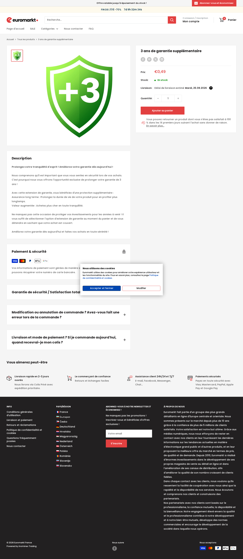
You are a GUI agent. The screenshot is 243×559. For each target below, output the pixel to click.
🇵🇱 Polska (62, 451)
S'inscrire (116, 443)
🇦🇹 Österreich (64, 446)
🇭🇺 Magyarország (66, 436)
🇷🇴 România (63, 456)
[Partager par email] (162, 59)
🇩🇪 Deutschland (65, 426)
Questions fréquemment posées (21, 439)
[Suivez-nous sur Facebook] (114, 548)
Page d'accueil (15, 28)
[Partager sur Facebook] (143, 59)
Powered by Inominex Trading (22, 546)
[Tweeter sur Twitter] (155, 59)
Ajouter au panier (162, 110)
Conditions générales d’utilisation (20, 413)
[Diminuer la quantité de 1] (158, 98)
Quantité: (146, 98)
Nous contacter (73, 28)
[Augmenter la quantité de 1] (178, 98)
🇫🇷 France (62, 412)
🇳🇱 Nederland (64, 441)
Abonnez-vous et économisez (216, 3)
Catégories (48, 28)
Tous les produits (26, 39)
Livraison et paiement (19, 420)
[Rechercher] (172, 20)
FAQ (91, 28)
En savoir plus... (155, 125)
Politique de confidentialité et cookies (24, 431)
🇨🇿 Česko (61, 421)
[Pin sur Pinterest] (149, 59)
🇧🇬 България (63, 417)
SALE (32, 28)
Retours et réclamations (21, 425)
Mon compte (191, 21)
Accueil (10, 39)
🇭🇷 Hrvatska (63, 431)
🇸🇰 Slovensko (64, 465)
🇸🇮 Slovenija (63, 460)
